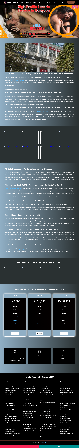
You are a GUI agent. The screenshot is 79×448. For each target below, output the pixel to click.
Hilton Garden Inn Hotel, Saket (28, 392)
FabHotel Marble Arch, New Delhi (11, 416)
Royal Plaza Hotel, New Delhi (47, 411)
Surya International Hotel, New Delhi (66, 392)
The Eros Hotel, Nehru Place (65, 414)
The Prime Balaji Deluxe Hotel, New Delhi (49, 426)
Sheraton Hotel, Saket (46, 422)
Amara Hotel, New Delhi (9, 381)
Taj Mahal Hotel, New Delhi (65, 399)
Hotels (48, 2)
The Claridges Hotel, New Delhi (65, 409)
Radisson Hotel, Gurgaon (46, 404)
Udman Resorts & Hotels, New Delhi (66, 433)
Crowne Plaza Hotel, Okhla (9, 403)
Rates (54, 2)
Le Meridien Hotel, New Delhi (28, 422)
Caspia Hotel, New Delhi (9, 392)
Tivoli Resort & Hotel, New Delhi (65, 429)
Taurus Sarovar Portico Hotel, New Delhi (67, 403)
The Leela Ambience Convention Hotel (67, 424)
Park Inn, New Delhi (45, 388)
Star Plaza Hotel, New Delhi (65, 386)
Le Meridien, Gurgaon (27, 424)
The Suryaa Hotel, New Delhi (47, 428)
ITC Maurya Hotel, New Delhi (28, 403)
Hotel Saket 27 (26, 381)
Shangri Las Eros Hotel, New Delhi (48, 419)
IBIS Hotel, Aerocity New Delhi (28, 401)
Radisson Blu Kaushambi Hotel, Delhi (48, 402)
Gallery (35, 2)
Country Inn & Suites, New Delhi (10, 396)
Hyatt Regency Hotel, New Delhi (29, 399)
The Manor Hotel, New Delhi (10, 431)
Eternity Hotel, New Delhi (9, 414)
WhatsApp (59, 446)
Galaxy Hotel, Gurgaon (9, 422)
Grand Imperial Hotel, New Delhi (29, 388)
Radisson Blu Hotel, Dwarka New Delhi (48, 396)
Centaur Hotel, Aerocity (9, 394)
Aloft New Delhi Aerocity (64, 381)
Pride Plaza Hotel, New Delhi (47, 392)
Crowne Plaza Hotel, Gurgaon (10, 399)
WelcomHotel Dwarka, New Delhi (11, 435)
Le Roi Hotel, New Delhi (27, 426)
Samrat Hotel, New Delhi (46, 413)
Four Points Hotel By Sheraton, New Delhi (12, 420)
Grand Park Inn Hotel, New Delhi (29, 390)
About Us (28, 2)
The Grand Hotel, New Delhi (65, 416)
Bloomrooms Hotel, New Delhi (10, 390)
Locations (41, 2)
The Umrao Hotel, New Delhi (47, 430)
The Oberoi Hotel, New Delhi (28, 432)
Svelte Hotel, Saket (63, 394)
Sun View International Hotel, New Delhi (67, 390)
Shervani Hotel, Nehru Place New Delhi (48, 424)
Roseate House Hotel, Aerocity (47, 409)
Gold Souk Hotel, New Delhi (10, 424)
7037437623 (72, 2)
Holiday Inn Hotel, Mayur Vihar (28, 396)
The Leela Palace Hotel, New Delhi (11, 427)
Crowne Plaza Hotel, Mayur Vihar (11, 401)
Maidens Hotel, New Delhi (46, 381)
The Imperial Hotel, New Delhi (65, 420)
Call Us (20, 446)
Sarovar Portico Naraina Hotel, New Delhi (49, 415)
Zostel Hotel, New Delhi (9, 437)
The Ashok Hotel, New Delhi (65, 405)
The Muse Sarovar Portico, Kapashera (30, 430)
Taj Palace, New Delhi (64, 401)
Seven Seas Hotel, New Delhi (47, 417)
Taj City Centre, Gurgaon (64, 396)
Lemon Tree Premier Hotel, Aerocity (29, 428)
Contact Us (61, 2)
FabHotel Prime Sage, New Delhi (10, 418)
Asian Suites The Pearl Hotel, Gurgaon (12, 388)
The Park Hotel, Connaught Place (29, 437)
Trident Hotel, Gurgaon (64, 431)
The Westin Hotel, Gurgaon (46, 432)
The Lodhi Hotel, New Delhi (10, 429)
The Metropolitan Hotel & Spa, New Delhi (12, 433)
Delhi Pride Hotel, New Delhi (10, 407)
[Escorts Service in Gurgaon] (11, 2)
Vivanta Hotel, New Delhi (64, 435)
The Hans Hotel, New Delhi (65, 418)
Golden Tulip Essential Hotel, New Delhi (30, 386)
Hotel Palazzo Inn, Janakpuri (65, 388)
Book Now (15, 333)
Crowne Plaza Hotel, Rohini (10, 405)
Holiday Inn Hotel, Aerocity (28, 394)
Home (22, 2)
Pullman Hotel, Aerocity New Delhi (48, 394)
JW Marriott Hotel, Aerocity (28, 415)
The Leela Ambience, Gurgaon (65, 427)
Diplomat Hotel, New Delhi (9, 409)
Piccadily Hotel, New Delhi (46, 390)
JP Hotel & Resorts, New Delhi (28, 409)
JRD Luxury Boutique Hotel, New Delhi (30, 411)
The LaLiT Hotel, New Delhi (65, 422)
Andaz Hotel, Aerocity (9, 386)
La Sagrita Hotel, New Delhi (28, 417)
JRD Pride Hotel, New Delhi (28, 413)
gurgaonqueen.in (43, 442)
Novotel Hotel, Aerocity (46, 386)
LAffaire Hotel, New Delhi (27, 419)
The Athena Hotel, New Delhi (65, 407)
